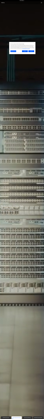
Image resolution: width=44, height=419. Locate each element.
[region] (22, 48)
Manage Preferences (13, 51)
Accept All (31, 51)
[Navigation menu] (42, 3)
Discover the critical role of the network (7, 211)
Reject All (25, 51)
